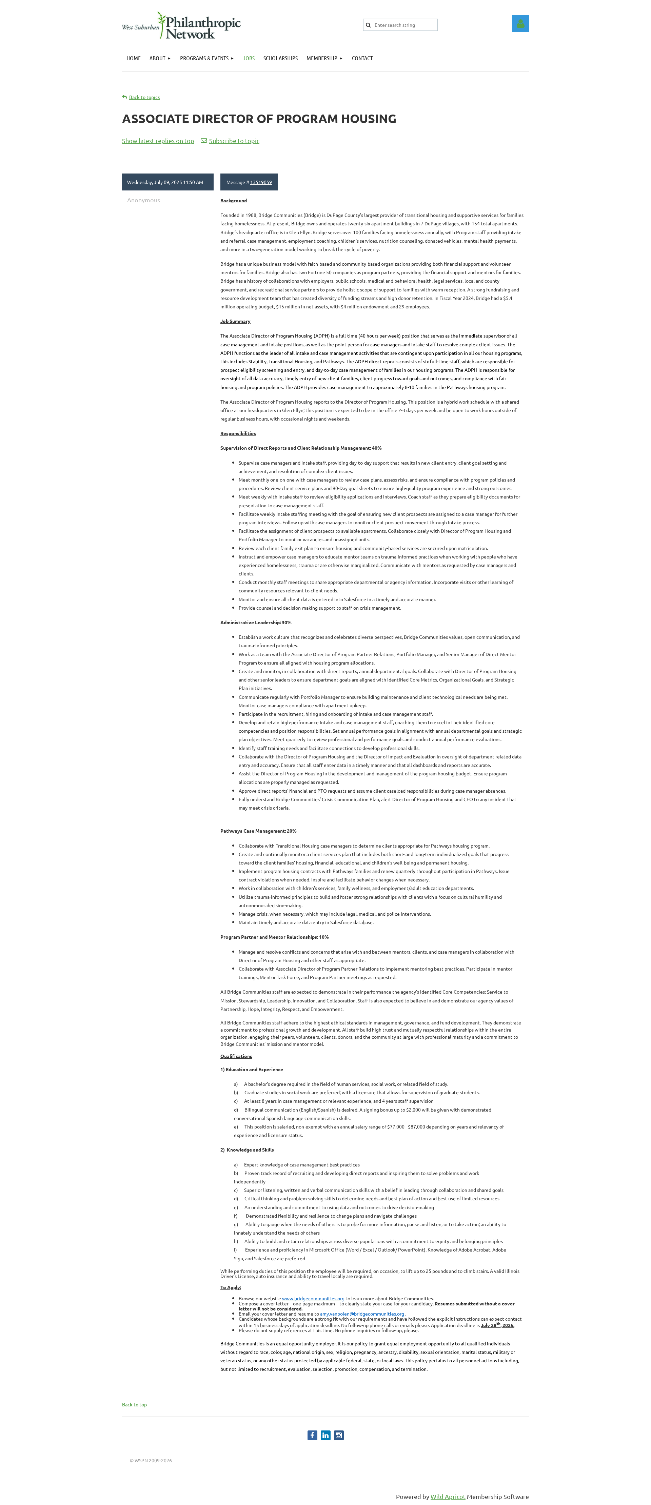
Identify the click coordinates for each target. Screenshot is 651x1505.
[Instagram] (339, 1435)
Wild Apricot (448, 1496)
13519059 (261, 182)
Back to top (134, 1404)
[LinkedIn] (326, 1435)
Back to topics (144, 97)
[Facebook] (312, 1435)
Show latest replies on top (158, 140)
